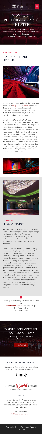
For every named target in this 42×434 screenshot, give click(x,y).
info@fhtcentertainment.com (21, 414)
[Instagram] (16, 375)
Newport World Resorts (21, 106)
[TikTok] (25, 375)
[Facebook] (21, 375)
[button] (21, 345)
